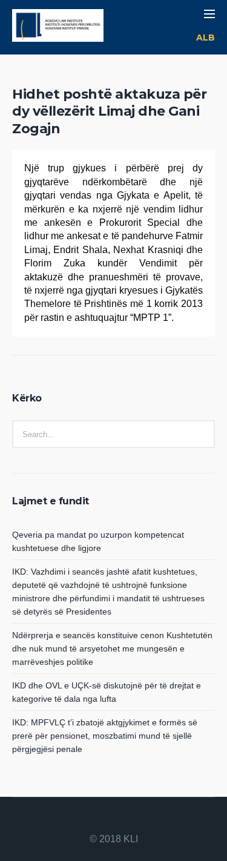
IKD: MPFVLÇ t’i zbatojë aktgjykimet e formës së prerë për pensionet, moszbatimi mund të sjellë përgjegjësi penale (104, 736)
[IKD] (58, 27)
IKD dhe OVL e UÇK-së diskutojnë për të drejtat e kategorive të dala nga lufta (106, 692)
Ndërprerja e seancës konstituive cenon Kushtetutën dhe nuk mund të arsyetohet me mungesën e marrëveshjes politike (112, 648)
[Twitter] (128, 820)
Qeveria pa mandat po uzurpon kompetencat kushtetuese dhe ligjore (98, 541)
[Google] (114, 820)
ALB (205, 37)
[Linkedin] (85, 820)
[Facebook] (99, 820)
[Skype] (143, 820)
